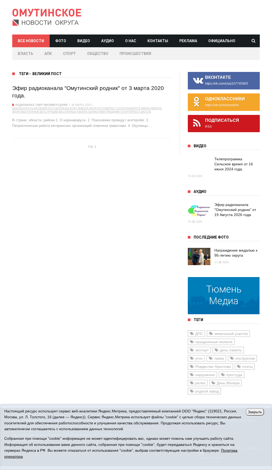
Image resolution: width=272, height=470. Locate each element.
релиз (200, 383)
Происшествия (135, 53)
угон (199, 358)
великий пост (44, 108)
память (81, 111)
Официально (221, 41)
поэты (247, 366)
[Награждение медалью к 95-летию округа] (199, 256)
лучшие (52, 111)
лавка (219, 358)
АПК (48, 53)
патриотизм (96, 111)
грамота (82, 108)
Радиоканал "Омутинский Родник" (41, 105)
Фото (60, 41)
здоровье (19, 111)
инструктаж (245, 358)
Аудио (107, 41)
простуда (234, 375)
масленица (67, 111)
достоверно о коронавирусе (118, 108)
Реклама (188, 41)
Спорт (69, 53)
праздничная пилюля (213, 342)
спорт (124, 111)
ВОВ (73, 108)
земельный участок (231, 333)
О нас (130, 41)
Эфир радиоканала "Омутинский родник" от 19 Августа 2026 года (235, 209)
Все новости (31, 41)
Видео (83, 41)
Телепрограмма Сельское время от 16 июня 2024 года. (233, 164)
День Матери (228, 383)
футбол (135, 111)
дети (92, 108)
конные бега (36, 111)
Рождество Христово (213, 366)
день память (231, 350)
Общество (97, 53)
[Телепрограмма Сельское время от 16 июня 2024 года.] (199, 165)
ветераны (62, 108)
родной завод (207, 391)
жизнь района (151, 108)
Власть (25, 53)
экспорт (202, 350)
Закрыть (255, 412)
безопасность (22, 108)
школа (146, 111)
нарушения (205, 375)
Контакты (157, 41)
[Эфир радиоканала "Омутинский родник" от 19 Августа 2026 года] (199, 210)
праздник (113, 111)
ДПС (199, 333)
